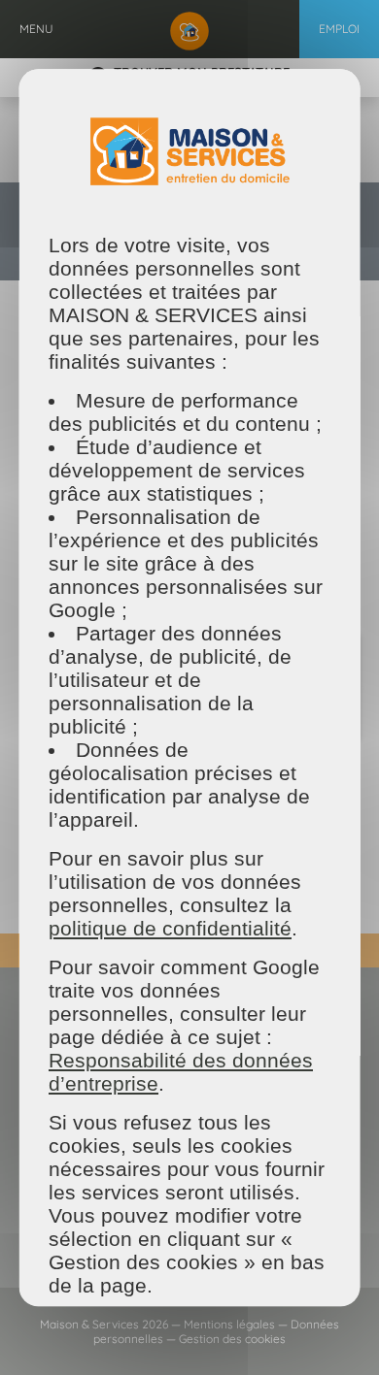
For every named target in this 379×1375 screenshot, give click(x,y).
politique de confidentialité (170, 928)
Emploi (339, 28)
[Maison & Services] (189, 29)
